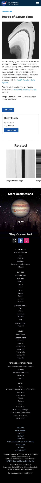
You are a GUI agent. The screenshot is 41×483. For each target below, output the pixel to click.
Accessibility (20, 450)
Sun (20, 255)
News (21, 386)
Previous (4, 211)
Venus (20, 284)
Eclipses (20, 267)
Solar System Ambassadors (20, 412)
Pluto (20, 308)
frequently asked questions (25, 90)
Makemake (20, 314)
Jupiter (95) (20, 346)
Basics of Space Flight (20, 410)
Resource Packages (21, 415)
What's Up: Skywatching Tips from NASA (20, 389)
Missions (20, 401)
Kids (20, 404)
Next (36, 211)
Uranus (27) (20, 352)
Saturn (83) (20, 349)
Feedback (20, 433)
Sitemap (20, 447)
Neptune (20, 302)
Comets (20, 378)
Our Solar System (20, 252)
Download (11, 130)
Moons (20, 331)
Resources (20, 392)
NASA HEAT (20, 418)
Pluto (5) (20, 358)
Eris (20, 320)
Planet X (21, 326)
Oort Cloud (20, 261)
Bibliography (20, 430)
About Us (20, 428)
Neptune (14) (20, 355)
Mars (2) (21, 343)
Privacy (20, 436)
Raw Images (7, 11)
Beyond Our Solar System (20, 264)
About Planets (20, 275)
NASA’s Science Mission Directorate (20, 461)
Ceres (20, 311)
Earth (20, 287)
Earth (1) (21, 340)
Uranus (20, 299)
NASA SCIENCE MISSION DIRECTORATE (20, 442)
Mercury (20, 281)
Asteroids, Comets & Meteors (20, 363)
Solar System (20, 249)
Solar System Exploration (12, 3)
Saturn (20, 296)
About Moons (20, 334)
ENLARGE (8, 110)
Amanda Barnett (25, 465)
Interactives (20, 407)
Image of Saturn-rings (14, 181)
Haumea (21, 317)
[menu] (37, 3)
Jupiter (20, 222)
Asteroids (20, 375)
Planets (20, 272)
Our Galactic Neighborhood (12, 8)
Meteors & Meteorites (20, 372)
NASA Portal (21, 444)
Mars (20, 290)
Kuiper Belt (20, 258)
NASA (3, 3)
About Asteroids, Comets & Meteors (20, 366)
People (20, 398)
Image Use (20, 439)
